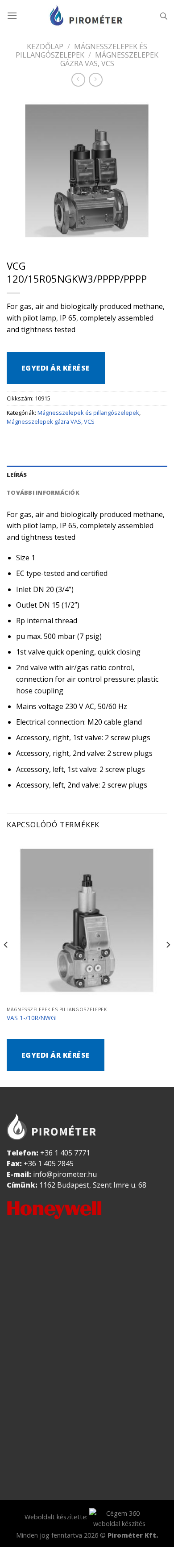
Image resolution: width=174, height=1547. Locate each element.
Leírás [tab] (17, 475)
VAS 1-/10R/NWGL (32, 1018)
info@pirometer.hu (65, 1174)
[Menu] (12, 15)
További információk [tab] (43, 492)
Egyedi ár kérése (55, 368)
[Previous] (6, 962)
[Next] (167, 962)
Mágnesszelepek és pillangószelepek (81, 51)
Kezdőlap (45, 46)
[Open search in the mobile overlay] (163, 16)
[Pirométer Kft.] (87, 15)
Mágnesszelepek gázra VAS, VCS (109, 59)
